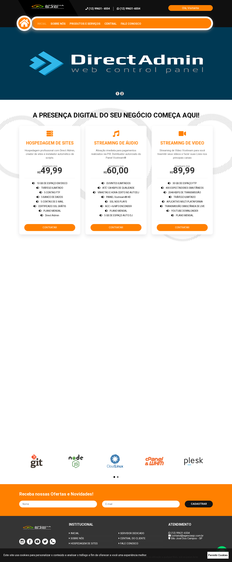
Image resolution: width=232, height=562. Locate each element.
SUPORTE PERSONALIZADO (167, 271)
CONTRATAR (50, 227)
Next (208, 461)
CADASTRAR (199, 503)
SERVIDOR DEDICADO (132, 533)
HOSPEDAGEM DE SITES (84, 543)
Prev (23, 461)
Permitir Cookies (218, 555)
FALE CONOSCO (129, 543)
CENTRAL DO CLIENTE (132, 538)
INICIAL (74, 533)
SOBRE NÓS (77, 538)
